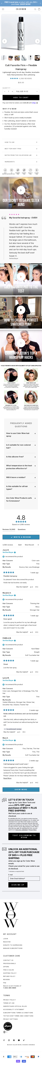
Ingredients (10, 162)
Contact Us (8, 960)
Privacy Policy (9, 1000)
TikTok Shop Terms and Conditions (18, 1016)
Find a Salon (8, 970)
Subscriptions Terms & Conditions (18, 1013)
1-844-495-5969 (9, 988)
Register (7, 942)
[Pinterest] (14, 1040)
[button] (21, 78)
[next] (37, 41)
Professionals (9, 963)
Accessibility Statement (13, 1009)
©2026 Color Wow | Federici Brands (21, 1044)
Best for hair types (13, 148)
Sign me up (18, 885)
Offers (6, 966)
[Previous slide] (1, 3)
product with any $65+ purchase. (21, 3)
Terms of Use (8, 1003)
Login (5, 938)
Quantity (6, 88)
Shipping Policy (9, 973)
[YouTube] (19, 1040)
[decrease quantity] (5, 91)
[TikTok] (24, 1040)
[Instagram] (9, 1040)
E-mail (10, 875)
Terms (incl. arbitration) (21, 829)
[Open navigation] (3, 9)
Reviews (6, 979)
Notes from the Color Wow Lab (18, 155)
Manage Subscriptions (13, 948)
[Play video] (21, 190)
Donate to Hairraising (12, 945)
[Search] (35, 9)
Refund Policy (9, 976)
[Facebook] (4, 1040)
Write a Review (26, 537)
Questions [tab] (22, 529)
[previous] (4, 41)
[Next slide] (40, 3)
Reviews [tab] (9, 529)
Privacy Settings (10, 1019)
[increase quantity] (12, 91)
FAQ (4, 983)
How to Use (9, 142)
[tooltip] (12, 729)
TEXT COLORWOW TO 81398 (24, 836)
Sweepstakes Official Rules (15, 1006)
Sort (20, 545)
